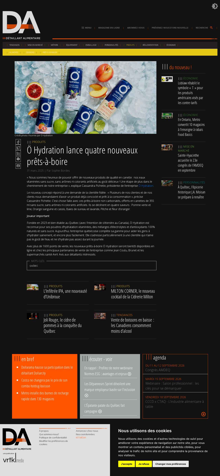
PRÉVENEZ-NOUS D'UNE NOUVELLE (170, 27)
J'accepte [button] (126, 463)
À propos (43, 430)
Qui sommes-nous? (49, 434)
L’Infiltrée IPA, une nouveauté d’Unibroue (65, 294)
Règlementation (150, 45)
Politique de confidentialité (53, 437)
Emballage (91, 45)
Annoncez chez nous (87, 430)
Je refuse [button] (143, 463)
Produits (130, 45)
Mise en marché (35, 45)
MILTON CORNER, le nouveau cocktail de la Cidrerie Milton (133, 294)
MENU (86, 27)
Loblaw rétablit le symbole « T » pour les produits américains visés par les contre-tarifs (190, 92)
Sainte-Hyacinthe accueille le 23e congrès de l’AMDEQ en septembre (190, 163)
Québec (34, 265)
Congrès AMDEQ (157, 370)
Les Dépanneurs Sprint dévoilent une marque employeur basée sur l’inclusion (109, 389)
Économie (171, 45)
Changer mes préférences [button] (170, 463)
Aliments (13, 52)
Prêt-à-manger (50, 52)
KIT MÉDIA (81, 437)
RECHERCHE (204, 27)
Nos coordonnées (85, 434)
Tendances (14, 45)
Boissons (30, 52)
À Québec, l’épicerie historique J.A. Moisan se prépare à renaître (191, 192)
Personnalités (111, 45)
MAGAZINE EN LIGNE (109, 27)
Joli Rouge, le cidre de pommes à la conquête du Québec (63, 325)
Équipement (71, 45)
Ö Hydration (146, 186)
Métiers (54, 45)
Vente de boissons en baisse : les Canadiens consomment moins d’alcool (132, 325)
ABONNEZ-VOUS (135, 27)
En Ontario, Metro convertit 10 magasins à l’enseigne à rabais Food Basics (191, 127)
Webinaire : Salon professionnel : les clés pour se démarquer (172, 386)
